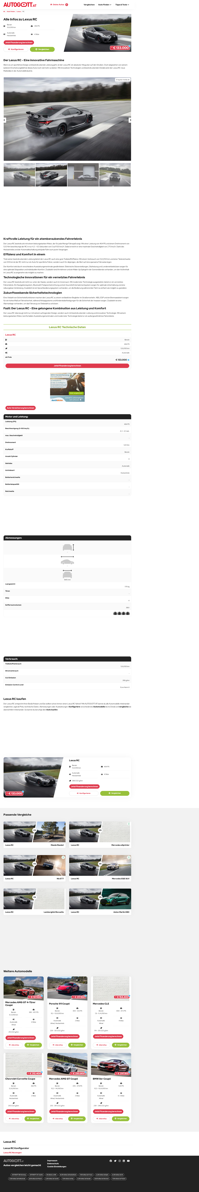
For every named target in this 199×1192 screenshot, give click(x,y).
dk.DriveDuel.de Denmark (101, 1178)
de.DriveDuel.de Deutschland (68, 1175)
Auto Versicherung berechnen (20, 408)
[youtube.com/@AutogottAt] (128, 1161)
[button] (105, 4)
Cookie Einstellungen (56, 1166)
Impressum (52, 1160)
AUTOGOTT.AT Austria (36, 1175)
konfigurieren (17, 49)
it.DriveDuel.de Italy (68, 1178)
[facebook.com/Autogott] (111, 1161)
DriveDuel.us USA (51, 1175)
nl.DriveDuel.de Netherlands (17, 1178)
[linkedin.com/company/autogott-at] (124, 1161)
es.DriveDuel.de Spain (102, 1175)
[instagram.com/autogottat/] (120, 1161)
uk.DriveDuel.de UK (117, 1175)
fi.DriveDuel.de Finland (118, 1178)
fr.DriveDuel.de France (86, 1175)
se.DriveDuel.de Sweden (84, 1178)
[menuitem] (89, 4)
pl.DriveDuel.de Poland (35, 1178)
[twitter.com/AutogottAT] (115, 1161)
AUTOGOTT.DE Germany (19, 1175)
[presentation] (4, 120)
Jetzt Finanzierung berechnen (18, 42)
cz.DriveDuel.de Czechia (52, 1178)
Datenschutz (53, 1163)
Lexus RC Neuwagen (12, 1152)
